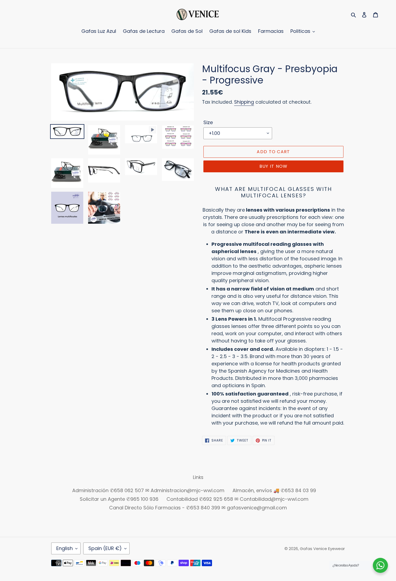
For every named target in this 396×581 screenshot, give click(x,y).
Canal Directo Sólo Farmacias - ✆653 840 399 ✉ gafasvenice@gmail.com (198, 507)
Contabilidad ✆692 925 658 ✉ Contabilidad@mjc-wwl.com (237, 499)
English (64, 548)
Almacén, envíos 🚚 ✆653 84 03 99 (274, 490)
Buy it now (273, 166)
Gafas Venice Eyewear (322, 548)
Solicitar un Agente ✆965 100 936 (119, 499)
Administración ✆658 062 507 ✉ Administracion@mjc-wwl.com (148, 490)
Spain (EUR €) (105, 548)
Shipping (244, 102)
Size (208, 122)
